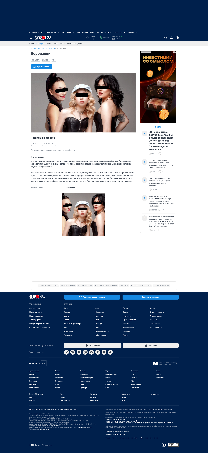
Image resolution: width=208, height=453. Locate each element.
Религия (126, 331)
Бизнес (67, 312)
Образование (101, 335)
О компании (34, 308)
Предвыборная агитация (39, 324)
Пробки (104, 38)
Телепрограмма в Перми (106, 286)
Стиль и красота (157, 312)
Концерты (40, 44)
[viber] (85, 352)
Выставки (71, 44)
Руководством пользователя (115, 419)
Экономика (155, 324)
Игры (122, 32)
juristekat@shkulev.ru (84, 427)
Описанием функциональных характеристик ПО (121, 421)
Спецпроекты (156, 327)
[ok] (79, 352)
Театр (48, 44)
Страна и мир (156, 316)
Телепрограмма (73, 32)
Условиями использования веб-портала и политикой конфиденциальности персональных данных (139, 423)
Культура (99, 316)
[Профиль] (177, 37)
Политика (127, 316)
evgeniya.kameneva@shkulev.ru (161, 409)
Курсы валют (107, 32)
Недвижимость (36, 32)
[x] (97, 352)
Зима (97, 308)
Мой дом (99, 324)
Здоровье (68, 335)
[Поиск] (166, 37)
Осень (125, 312)
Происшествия (129, 320)
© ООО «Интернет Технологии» (40, 445)
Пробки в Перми (85, 286)
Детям (55, 44)
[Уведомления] (171, 37)
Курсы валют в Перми (141, 286)
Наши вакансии (36, 316)
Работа (126, 324)
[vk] (72, 352)
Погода (61, 32)
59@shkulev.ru (55, 426)
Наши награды (35, 312)
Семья (125, 335)
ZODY (116, 32)
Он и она (126, 308)
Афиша (85, 32)
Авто (66, 308)
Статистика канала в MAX (40, 327)
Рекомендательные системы (115, 434)
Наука (98, 327)
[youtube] (104, 352)
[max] (91, 352)
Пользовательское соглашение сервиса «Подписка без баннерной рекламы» (131, 438)
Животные (68, 331)
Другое (80, 44)
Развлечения (128, 327)
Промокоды (132, 32)
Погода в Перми (68, 286)
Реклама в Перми (161, 286)
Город (66, 320)
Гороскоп (94, 32)
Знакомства (50, 32)
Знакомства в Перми (48, 286)
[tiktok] (110, 352)
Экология (154, 320)
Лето (97, 320)
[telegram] (66, 352)
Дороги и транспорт (72, 324)
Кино (31, 44)
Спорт (62, 44)
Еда (65, 327)
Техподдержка (35, 320)
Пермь (33, 49)
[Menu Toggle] (31, 37)
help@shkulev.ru (45, 429)
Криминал (99, 312)
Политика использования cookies (117, 431)
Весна (66, 316)
